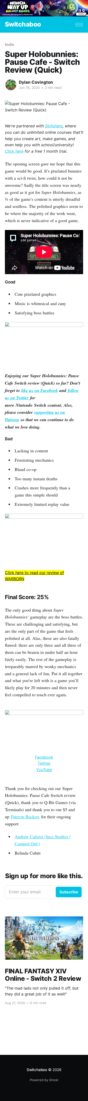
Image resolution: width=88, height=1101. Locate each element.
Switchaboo (23, 24)
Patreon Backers (25, 816)
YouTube (44, 769)
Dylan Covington (36, 82)
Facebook (44, 757)
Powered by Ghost (44, 1080)
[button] (79, 25)
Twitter (44, 763)
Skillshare (54, 125)
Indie (9, 44)
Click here (14, 151)
